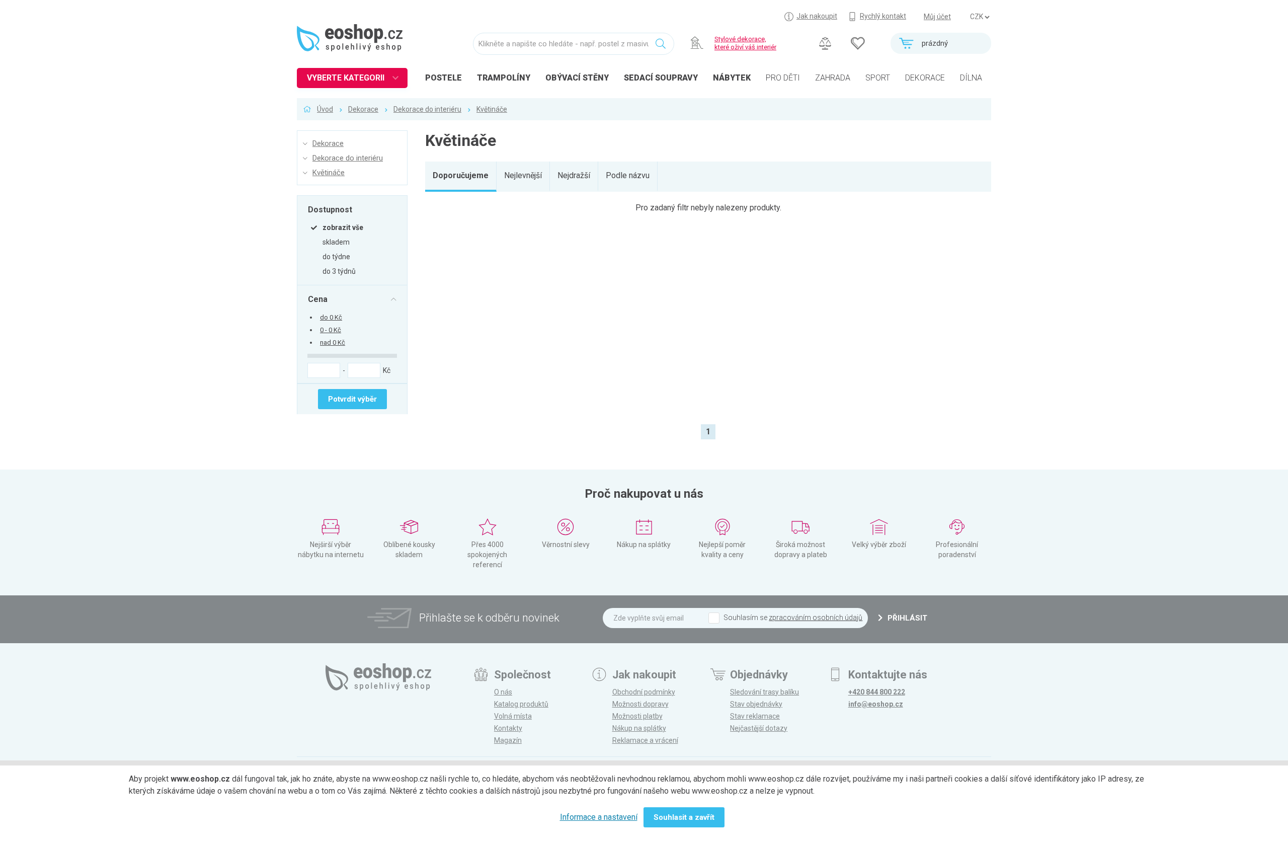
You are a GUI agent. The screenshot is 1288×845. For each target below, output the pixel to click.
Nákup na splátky (639, 728)
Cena (318, 298)
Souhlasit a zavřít (684, 817)
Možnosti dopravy (640, 704)
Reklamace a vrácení (645, 740)
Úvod (325, 109)
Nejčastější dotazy (758, 728)
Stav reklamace (755, 716)
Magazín (508, 740)
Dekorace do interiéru (427, 109)
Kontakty (508, 728)
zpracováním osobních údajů (815, 617)
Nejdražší (573, 175)
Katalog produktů (521, 704)
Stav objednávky (756, 704)
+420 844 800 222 (876, 692)
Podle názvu (628, 175)
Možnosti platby (637, 716)
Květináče (491, 109)
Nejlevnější (523, 175)
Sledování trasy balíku (764, 692)
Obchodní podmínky (643, 692)
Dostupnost (330, 209)
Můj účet (937, 17)
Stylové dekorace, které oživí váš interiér (745, 43)
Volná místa (513, 716)
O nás (503, 692)
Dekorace (363, 109)
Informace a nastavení (598, 817)
